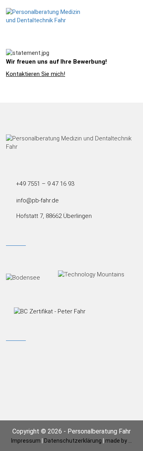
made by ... (118, 440)
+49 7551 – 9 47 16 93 (45, 183)
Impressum (26, 440)
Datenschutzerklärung (73, 440)
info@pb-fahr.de (37, 200)
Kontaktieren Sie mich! (35, 74)
